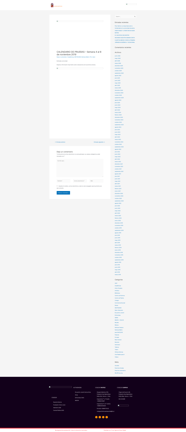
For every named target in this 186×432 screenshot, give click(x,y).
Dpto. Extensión (119, 310)
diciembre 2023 (119, 117)
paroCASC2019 (119, 332)
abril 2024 (117, 110)
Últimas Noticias (119, 352)
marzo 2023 (118, 139)
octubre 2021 (118, 169)
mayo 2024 (118, 107)
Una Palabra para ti (119, 354)
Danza (116, 305)
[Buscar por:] (126, 16)
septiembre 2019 (119, 230)
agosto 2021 (118, 174)
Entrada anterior (60, 142)
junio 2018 (117, 267)
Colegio (117, 300)
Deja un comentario (62, 57)
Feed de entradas (119, 368)
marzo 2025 (118, 88)
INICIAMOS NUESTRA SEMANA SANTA (125, 37)
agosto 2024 (118, 100)
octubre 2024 (118, 95)
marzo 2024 (118, 112)
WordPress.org (118, 373)
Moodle (117, 322)
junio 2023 (117, 132)
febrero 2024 (118, 115)
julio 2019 (117, 235)
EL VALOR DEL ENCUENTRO (122, 35)
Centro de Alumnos (120, 295)
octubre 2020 (118, 198)
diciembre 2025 (119, 65)
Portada (117, 337)
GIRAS (116, 317)
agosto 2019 (118, 232)
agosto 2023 (118, 127)
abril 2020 (117, 213)
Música (116, 325)
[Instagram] (106, 417)
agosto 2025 (118, 75)
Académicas (71, 57)
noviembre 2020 (119, 196)
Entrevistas (118, 315)
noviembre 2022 (119, 142)
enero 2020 (118, 220)
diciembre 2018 (119, 252)
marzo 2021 (118, 186)
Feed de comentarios (120, 370)
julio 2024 (117, 102)
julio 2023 (117, 129)
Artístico (117, 290)
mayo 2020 (117, 210)
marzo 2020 (118, 215)
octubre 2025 (118, 70)
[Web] (96, 181)
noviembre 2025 (119, 68)
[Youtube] (103, 417)
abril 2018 (117, 272)
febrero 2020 (118, 218)
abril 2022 (117, 159)
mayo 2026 (117, 58)
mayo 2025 (117, 83)
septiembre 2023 (119, 124)
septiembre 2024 (119, 97)
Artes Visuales (118, 288)
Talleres (117, 347)
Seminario (117, 344)
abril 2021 (117, 183)
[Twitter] (100, 417)
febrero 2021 (118, 188)
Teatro (116, 349)
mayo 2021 (117, 181)
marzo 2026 (118, 63)
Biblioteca (117, 293)
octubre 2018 (118, 257)
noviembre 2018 (119, 255)
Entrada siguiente (99, 142)
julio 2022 (117, 151)
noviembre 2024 (119, 92)
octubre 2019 (118, 228)
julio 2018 (117, 264)
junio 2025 (117, 80)
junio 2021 (117, 178)
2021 (116, 283)
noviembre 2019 (119, 225)
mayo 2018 (117, 269)
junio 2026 (117, 56)
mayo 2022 (117, 156)
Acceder (117, 365)
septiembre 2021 (119, 171)
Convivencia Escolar (120, 303)
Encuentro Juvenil (119, 312)
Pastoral (117, 335)
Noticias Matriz (85, 57)
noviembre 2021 (119, 166)
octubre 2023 (118, 122)
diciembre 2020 (119, 193)
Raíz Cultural (118, 339)
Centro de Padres (119, 298)
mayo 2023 (118, 134)
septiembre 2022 (119, 146)
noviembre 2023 (119, 119)
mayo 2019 (117, 240)
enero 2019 (118, 250)
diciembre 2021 (119, 164)
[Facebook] (96, 417)
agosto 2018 (118, 262)
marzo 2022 (118, 161)
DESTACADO (77, 57)
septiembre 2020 (119, 201)
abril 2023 (117, 137)
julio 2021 (117, 176)
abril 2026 (117, 61)
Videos (116, 357)
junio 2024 (117, 105)
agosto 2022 (118, 149)
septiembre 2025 (119, 73)
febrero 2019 (118, 247)
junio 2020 (117, 208)
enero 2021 (118, 191)
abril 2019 (117, 242)
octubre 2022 (118, 144)
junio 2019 (117, 237)
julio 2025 (117, 78)
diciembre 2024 (119, 90)
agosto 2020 (118, 203)
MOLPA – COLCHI (119, 320)
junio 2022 (117, 154)
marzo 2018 (118, 274)
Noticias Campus (119, 327)
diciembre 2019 (119, 223)
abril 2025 (117, 85)
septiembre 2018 (119, 260)
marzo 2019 (118, 245)
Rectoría (117, 342)
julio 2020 (117, 205)
